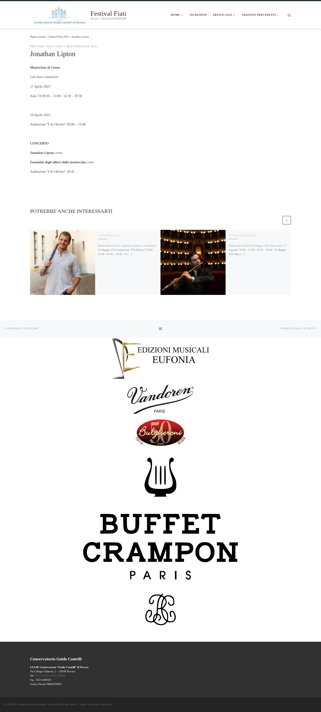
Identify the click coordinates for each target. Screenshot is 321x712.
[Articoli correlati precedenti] (277, 220)
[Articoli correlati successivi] (286, 220)
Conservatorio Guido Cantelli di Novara (45, 704)
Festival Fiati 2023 (59, 36)
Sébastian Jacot (109, 235)
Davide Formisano (242, 235)
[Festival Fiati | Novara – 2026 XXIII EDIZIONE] (59, 14)
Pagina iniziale (38, 36)
